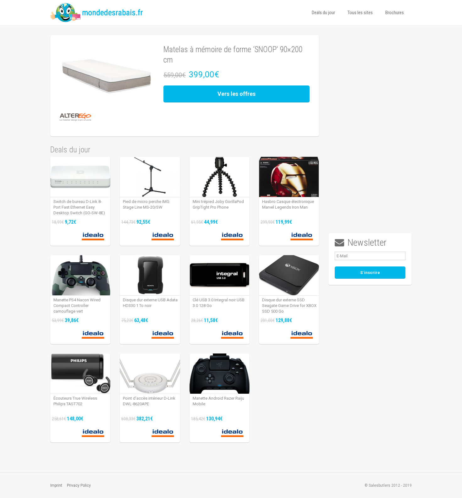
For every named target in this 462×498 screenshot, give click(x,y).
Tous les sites (360, 12)
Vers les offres (236, 93)
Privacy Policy (79, 485)
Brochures (394, 12)
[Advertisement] (370, 129)
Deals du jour (323, 12)
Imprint (56, 485)
